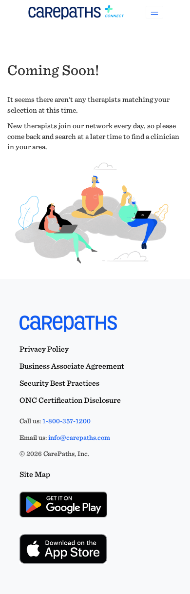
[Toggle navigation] (154, 12)
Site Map (34, 474)
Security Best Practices (59, 383)
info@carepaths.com (79, 437)
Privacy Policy (44, 349)
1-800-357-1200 (66, 421)
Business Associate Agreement (71, 366)
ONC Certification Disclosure (70, 400)
